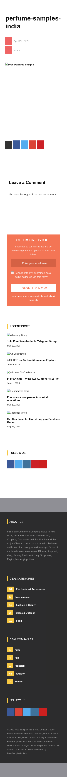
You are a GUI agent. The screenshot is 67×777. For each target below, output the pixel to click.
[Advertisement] (33, 106)
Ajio (14, 657)
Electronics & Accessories (27, 589)
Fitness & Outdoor (22, 612)
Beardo (16, 681)
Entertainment (19, 597)
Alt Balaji (17, 665)
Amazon (17, 673)
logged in (29, 194)
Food (15, 620)
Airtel (15, 649)
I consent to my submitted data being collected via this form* (33, 274)
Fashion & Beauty (22, 604)
